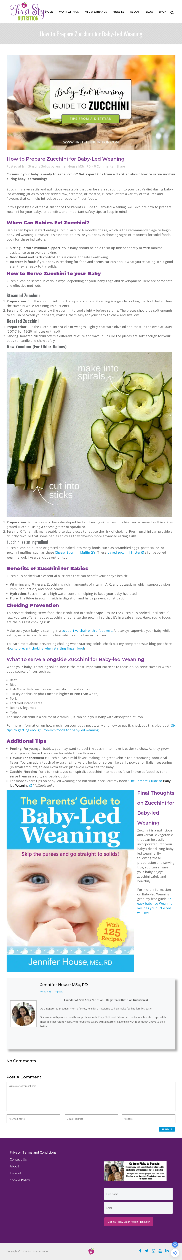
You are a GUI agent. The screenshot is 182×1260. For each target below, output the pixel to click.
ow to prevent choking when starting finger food (46, 648)
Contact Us (18, 1159)
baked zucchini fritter (124, 552)
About (14, 1166)
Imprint (16, 1173)
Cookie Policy (20, 1180)
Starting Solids (39, 166)
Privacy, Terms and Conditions (33, 1152)
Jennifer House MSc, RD (73, 166)
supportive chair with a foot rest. (87, 630)
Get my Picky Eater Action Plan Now (129, 1221)
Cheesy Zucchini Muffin (72, 552)
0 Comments (103, 166)
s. (95, 552)
